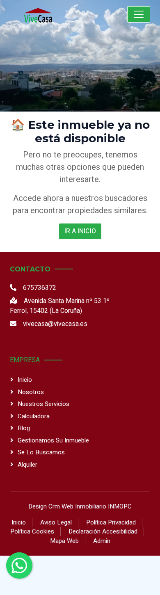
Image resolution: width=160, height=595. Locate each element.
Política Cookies (32, 531)
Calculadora (34, 416)
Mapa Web (64, 540)
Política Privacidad (111, 522)
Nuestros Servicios (43, 403)
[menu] (138, 14)
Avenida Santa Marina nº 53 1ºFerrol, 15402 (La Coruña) (60, 306)
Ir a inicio (80, 231)
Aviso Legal (56, 522)
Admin (101, 540)
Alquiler (27, 464)
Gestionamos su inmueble (53, 440)
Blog (24, 428)
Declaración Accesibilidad (103, 531)
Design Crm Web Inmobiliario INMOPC (80, 506)
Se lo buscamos (41, 452)
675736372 (39, 288)
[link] (55, 14)
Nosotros (31, 392)
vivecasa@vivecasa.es (55, 324)
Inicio (25, 379)
